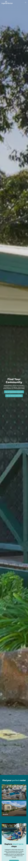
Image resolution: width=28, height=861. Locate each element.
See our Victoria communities (14, 395)
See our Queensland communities (14, 392)
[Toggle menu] (25, 2)
